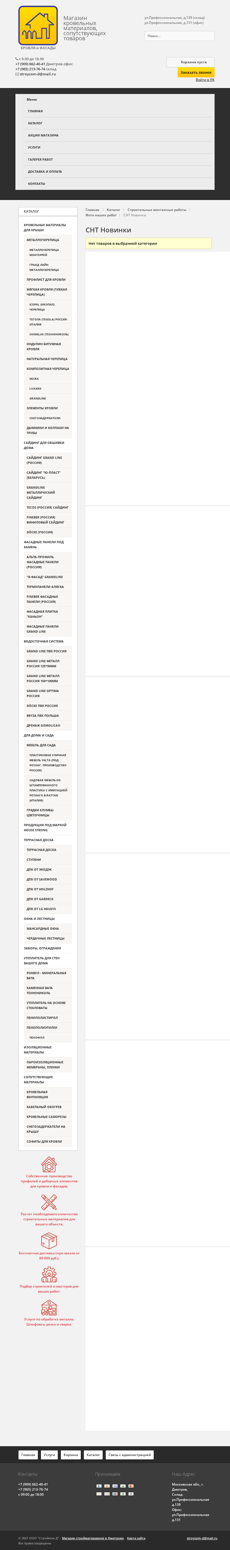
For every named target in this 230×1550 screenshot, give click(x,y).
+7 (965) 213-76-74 (30, 68)
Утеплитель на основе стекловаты (46, 1005)
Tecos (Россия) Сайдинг (47, 507)
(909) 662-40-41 (33, 1484)
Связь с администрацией (130, 1454)
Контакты (36, 183)
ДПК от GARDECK (40, 899)
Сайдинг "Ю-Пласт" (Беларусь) (44, 475)
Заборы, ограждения (42, 948)
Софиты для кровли (44, 1141)
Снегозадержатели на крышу (46, 1129)
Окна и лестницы (39, 918)
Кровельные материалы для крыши (45, 227)
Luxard (35, 388)
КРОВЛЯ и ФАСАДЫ (38, 47)
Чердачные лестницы (46, 938)
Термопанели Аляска (45, 587)
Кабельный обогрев (44, 1107)
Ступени (34, 859)
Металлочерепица (43, 240)
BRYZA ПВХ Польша (43, 715)
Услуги (34, 147)
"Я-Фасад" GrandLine (45, 577)
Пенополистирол (42, 1018)
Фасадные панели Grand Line (43, 629)
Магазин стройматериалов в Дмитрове (93, 1538)
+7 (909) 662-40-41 (30, 63)
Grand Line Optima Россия (43, 693)
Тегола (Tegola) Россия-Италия (48, 321)
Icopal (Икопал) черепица (41, 306)
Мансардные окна (43, 928)
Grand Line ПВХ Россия (46, 651)
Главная (35, 111)
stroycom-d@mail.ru (38, 74)
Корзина (71, 1454)
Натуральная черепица (47, 359)
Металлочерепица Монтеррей (44, 252)
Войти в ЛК (205, 79)
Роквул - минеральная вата (46, 975)
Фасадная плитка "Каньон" (42, 614)
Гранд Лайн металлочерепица (44, 267)
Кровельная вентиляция (37, 1094)
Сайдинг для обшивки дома (44, 445)
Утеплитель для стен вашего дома (41, 960)
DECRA (34, 379)
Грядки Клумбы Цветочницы (40, 812)
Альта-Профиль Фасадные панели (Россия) (43, 562)
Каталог (35, 123)
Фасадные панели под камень (44, 544)
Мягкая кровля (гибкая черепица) (47, 291)
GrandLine (37, 398)
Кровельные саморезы (46, 1117)
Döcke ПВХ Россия (42, 706)
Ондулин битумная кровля (44, 346)
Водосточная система (44, 641)
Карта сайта (136, 1538)
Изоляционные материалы (38, 1049)
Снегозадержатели (44, 418)
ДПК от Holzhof (40, 889)
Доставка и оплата (45, 171)
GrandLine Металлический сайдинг (41, 492)
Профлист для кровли (46, 279)
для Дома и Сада (39, 735)
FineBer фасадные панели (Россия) (42, 599)
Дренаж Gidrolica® (43, 725)
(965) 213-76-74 (33, 1489)
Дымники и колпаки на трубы (48, 430)
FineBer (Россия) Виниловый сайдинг (45, 519)
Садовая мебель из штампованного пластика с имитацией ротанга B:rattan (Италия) (48, 790)
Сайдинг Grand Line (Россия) (44, 460)
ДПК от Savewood (42, 879)
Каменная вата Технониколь (40, 990)
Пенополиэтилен (42, 1027)
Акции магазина (43, 135)
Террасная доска (39, 840)
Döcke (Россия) (40, 532)
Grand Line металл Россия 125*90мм (43, 663)
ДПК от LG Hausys (41, 909)
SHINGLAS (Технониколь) (48, 334)
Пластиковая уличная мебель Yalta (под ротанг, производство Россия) (47, 762)
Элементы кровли (42, 408)
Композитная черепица (48, 369)
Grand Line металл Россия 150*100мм (43, 678)
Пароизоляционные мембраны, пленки (45, 1064)
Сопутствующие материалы (38, 1079)
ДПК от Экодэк (39, 869)
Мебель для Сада (41, 745)
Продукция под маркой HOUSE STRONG (45, 827)
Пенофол (36, 1037)
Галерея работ (40, 159)
